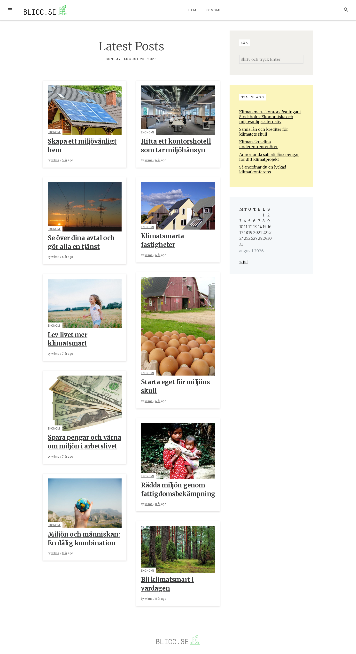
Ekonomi (212, 10)
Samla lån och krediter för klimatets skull (263, 132)
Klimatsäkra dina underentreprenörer (258, 144)
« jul (243, 261)
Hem (192, 10)
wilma (55, 160)
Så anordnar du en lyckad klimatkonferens (262, 169)
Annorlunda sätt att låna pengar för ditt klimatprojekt (269, 157)
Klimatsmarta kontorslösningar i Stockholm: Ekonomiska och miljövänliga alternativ (270, 116)
